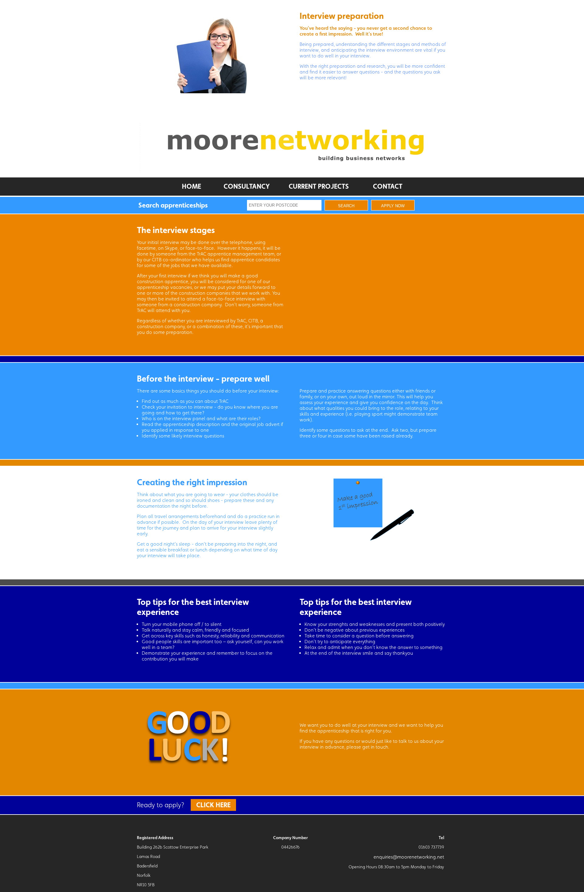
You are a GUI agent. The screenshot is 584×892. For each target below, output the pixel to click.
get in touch (375, 747)
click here (213, 805)
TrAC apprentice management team (235, 254)
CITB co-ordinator (171, 259)
